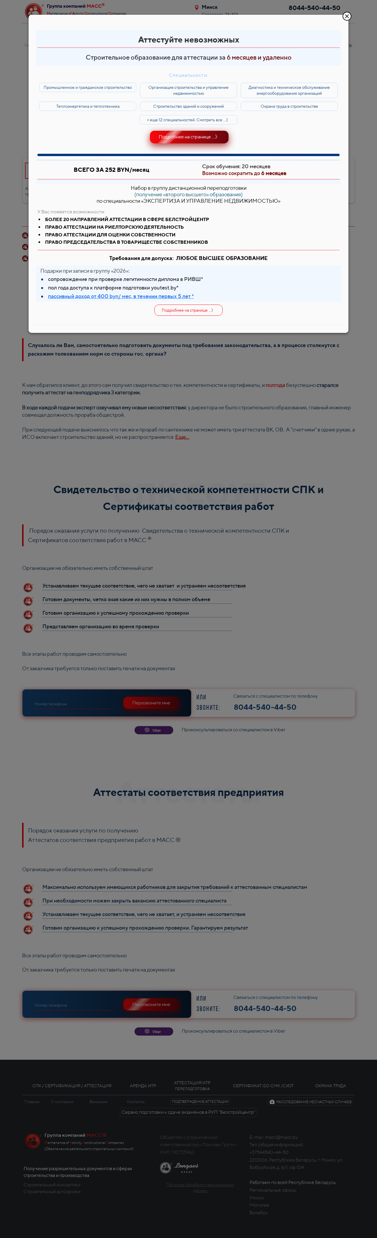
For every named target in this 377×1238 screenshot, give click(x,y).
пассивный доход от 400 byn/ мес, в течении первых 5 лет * (121, 296)
